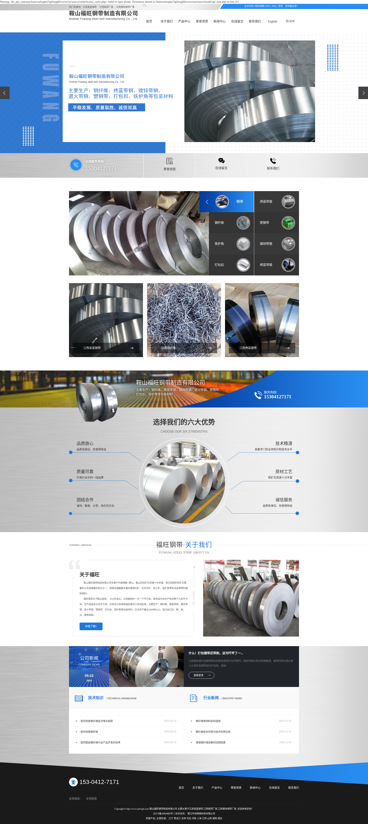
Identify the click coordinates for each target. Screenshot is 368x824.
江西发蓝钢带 (90, 7)
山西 (209, 818)
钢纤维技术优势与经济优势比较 (213, 731)
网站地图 (259, 6)
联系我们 (255, 21)
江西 (204, 818)
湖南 (215, 818)
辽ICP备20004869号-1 (164, 813)
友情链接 (91, 798)
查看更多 (199, 675)
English (272, 21)
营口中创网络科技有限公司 (201, 813)
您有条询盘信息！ (288, 6)
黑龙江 (177, 818)
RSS (268, 6)
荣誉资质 (202, 21)
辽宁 (171, 818)
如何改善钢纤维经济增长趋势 (96, 721)
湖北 (220, 818)
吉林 (183, 818)
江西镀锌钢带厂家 (125, 7)
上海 (199, 818)
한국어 (290, 21)
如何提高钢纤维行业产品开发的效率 (100, 742)
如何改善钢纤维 (89, 731)
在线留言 (237, 21)
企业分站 (249, 6)
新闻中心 (220, 21)
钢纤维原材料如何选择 (208, 721)
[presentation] (5, 93)
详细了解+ (91, 626)
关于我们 (167, 21)
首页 (149, 21)
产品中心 (184, 21)
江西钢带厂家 (106, 7)
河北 (189, 818)
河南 (194, 818)
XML (274, 6)
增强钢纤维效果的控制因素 (211, 742)
